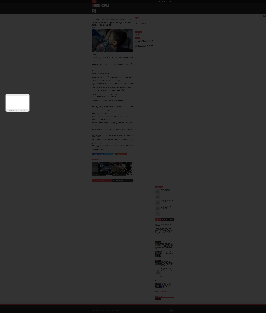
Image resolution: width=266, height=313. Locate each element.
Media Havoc (23, 110)
